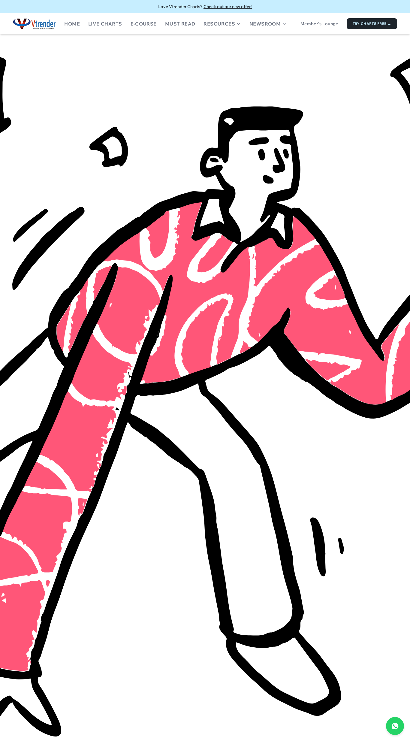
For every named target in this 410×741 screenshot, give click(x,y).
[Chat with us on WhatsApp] (395, 726)
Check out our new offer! (227, 6)
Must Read (180, 24)
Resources (219, 24)
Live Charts (105, 24)
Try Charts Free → (372, 23)
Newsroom (265, 24)
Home (72, 24)
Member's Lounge (319, 23)
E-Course (144, 24)
